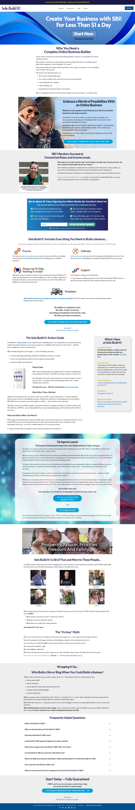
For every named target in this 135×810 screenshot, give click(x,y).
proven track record (71, 387)
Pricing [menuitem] (85, 8)
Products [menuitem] (61, 8)
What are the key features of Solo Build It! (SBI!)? (42, 729)
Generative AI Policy (71, 805)
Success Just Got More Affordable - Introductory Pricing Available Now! (67, 2)
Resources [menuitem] (70, 8)
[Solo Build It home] (11, 8)
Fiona (97, 605)
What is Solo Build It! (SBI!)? (35, 723)
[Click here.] (38, 577)
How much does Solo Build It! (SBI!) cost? (40, 765)
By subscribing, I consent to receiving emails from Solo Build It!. (68, 228)
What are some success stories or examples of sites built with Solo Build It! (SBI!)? (54, 770)
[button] (67, 201)
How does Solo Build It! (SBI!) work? (38, 735)
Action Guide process (31, 256)
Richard (38, 587)
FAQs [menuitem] (78, 8)
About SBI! (80, 805)
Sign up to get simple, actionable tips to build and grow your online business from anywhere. (112, 404)
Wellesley (96, 587)
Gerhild (38, 605)
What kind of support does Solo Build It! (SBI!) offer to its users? (48, 747)
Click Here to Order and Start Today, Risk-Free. (65, 791)
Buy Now (129, 8)
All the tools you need (78, 256)
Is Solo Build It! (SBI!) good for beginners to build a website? (46, 741)
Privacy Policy (60, 805)
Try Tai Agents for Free (67, 510)
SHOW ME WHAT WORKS (81, 224)
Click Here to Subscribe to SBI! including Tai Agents (67, 498)
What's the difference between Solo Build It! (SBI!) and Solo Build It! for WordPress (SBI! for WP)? (60, 759)
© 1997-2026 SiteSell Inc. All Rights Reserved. (45, 805)
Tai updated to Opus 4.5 (105, 393)
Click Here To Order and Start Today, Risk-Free (88, 141)
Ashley (67, 587)
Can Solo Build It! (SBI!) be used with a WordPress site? (45, 753)
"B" (67, 605)
